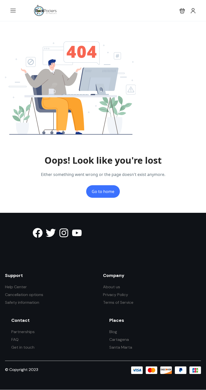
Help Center (16, 286)
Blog (113, 331)
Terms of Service (118, 302)
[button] (182, 11)
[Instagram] (64, 233)
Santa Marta (120, 347)
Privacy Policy (115, 294)
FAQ (15, 339)
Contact (20, 320)
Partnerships (23, 331)
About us (111, 286)
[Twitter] (51, 233)
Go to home (103, 191)
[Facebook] (38, 233)
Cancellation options (24, 294)
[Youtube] (77, 233)
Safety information (22, 302)
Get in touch (22, 347)
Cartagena (119, 339)
